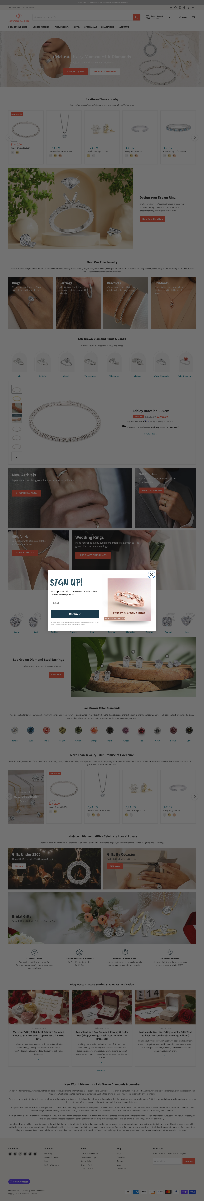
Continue (75, 614)
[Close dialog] (151, 574)
